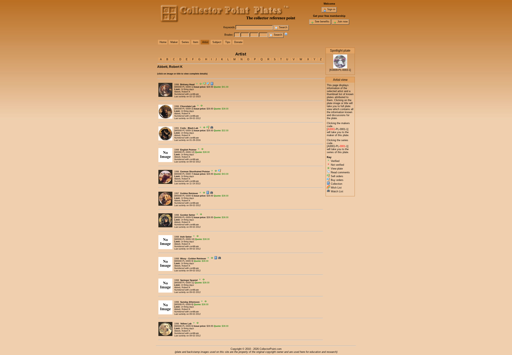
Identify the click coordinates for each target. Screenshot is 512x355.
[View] (165, 96)
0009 (188, 87)
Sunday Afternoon (190, 302)
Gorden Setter (187, 215)
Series (185, 42)
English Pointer (188, 149)
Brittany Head (187, 84)
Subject (216, 42)
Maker (174, 42)
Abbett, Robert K (182, 91)
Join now (342, 21)
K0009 (334, 69)
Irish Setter (186, 237)
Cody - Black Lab (189, 128)
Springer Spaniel (189, 280)
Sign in (330, 9)
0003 (345, 69)
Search (282, 27)
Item (195, 42)
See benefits (321, 21)
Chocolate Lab (188, 106)
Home (163, 42)
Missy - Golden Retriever (193, 258)
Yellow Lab (186, 323)
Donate (238, 42)
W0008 (178, 87)
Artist (205, 42)
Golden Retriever (189, 193)
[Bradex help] (286, 34)
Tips (227, 42)
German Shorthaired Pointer (195, 171)
